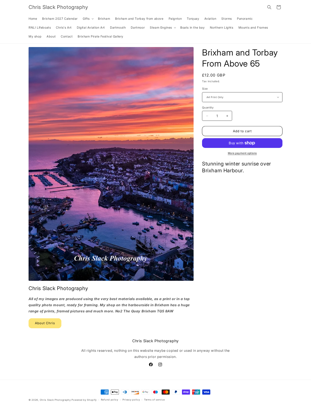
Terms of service (154, 399)
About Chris (45, 323)
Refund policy (109, 399)
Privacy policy (131, 399)
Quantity (207, 107)
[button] (87, 18)
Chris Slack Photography (55, 399)
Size (205, 88)
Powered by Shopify (84, 399)
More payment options (242, 153)
